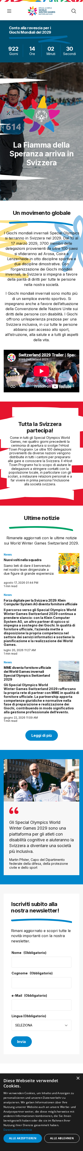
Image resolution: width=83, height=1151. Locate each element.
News (8, 554)
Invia (21, 1041)
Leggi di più (41, 735)
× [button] (78, 1078)
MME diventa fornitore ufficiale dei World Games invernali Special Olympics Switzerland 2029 (27, 673)
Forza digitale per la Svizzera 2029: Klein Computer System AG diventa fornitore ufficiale (40, 602)
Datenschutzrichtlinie (17, 1130)
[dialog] (41, 1112)
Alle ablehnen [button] (62, 1138)
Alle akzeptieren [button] (22, 1138)
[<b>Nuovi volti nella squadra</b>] (69, 563)
